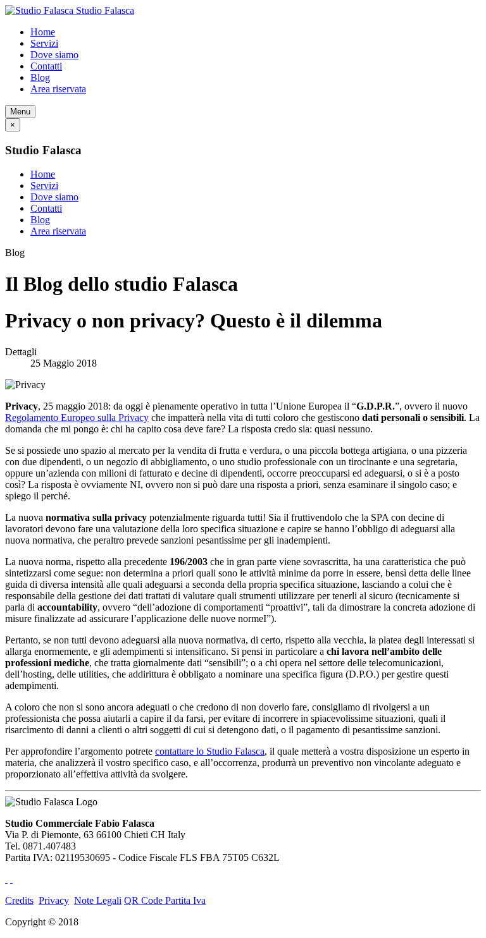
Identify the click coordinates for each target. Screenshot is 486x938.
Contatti (46, 66)
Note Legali (98, 900)
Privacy (54, 900)
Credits (19, 900)
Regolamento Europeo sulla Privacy (77, 417)
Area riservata (58, 88)
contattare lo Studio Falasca (210, 751)
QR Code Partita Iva (165, 900)
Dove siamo (54, 54)
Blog (40, 77)
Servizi (44, 43)
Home (42, 32)
